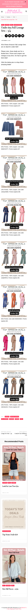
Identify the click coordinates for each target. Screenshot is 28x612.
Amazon (7, 416)
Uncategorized (18, 24)
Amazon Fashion (14, 416)
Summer (14, 482)
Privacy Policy (18, 609)
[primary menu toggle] (2, 11)
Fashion (7, 24)
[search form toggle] (26, 11)
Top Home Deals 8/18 (10, 535)
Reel (11, 24)
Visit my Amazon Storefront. (14, 6)
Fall (3, 24)
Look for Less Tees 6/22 (10, 486)
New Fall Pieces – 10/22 (10, 589)
